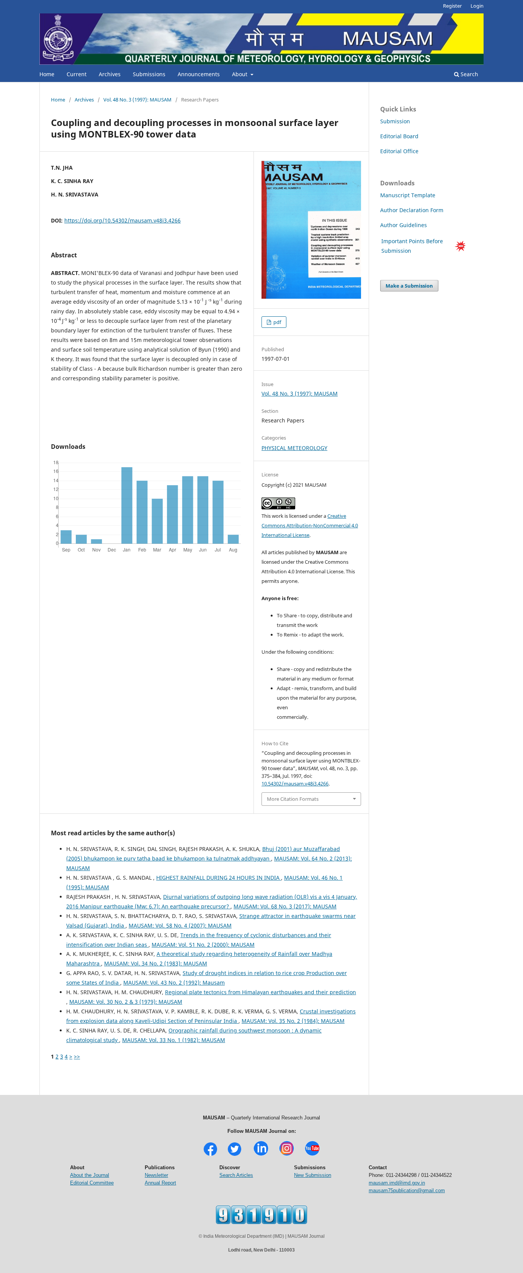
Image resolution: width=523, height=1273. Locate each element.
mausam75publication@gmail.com (407, 1190)
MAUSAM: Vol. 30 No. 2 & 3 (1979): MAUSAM (125, 1001)
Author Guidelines (404, 225)
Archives (110, 74)
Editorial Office (399, 151)
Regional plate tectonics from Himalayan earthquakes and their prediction (260, 992)
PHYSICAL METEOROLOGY (294, 448)
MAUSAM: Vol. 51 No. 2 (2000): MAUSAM (203, 944)
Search (468, 74)
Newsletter (156, 1175)
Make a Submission (409, 285)
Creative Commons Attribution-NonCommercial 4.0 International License (310, 525)
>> (77, 1056)
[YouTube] (312, 1155)
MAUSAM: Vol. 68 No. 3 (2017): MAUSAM (285, 906)
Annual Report (160, 1183)
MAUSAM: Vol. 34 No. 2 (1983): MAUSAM (155, 963)
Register (452, 5)
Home (46, 74)
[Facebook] (210, 1155)
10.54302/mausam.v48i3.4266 (295, 783)
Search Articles (236, 1175)
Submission (395, 121)
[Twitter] (234, 1155)
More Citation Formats (293, 798)
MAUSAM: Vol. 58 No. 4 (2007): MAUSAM (180, 925)
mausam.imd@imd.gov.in (397, 1183)
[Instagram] (286, 1155)
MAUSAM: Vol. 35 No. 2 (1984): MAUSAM (293, 1020)
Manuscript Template (407, 195)
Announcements (199, 74)
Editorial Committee (92, 1183)
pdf (276, 322)
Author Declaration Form (411, 210)
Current (77, 74)
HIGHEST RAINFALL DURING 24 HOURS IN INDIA (218, 877)
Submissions (149, 74)
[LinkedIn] (261, 1155)
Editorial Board (399, 136)
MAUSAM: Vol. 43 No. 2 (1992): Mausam (174, 982)
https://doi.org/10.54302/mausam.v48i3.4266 (122, 220)
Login (477, 5)
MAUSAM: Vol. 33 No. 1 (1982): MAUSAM (173, 1040)
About (240, 74)
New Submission (312, 1175)
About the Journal (89, 1175)
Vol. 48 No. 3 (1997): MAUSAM (137, 99)
